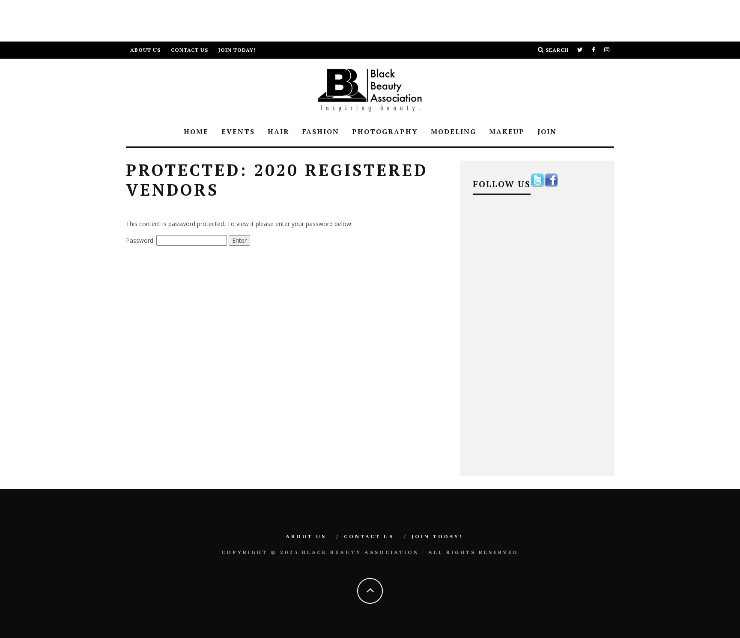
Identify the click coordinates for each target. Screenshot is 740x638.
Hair (278, 131)
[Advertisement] (156, 19)
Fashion (320, 131)
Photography (385, 131)
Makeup (507, 131)
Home (196, 131)
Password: (141, 240)
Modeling (453, 131)
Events (238, 131)
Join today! (237, 50)
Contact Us (189, 50)
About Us (145, 50)
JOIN (547, 131)
